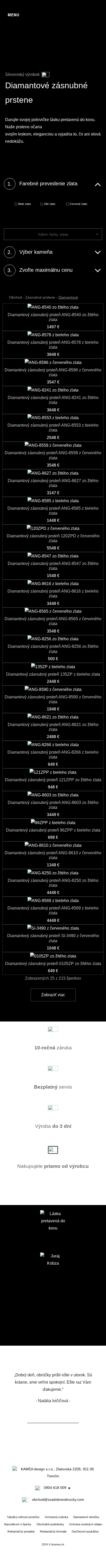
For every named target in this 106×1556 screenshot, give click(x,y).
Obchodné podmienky (50, 1524)
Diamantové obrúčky (86, 1517)
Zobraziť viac (53, 995)
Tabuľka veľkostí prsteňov (23, 1517)
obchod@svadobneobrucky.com (58, 1499)
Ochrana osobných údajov (85, 1524)
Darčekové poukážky (85, 1531)
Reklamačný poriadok (21, 1531)
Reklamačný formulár (53, 1531)
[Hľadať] (93, 17)
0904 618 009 (55, 1488)
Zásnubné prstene (40, 297)
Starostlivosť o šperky (17, 1524)
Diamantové (68, 297)
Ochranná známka (56, 1517)
